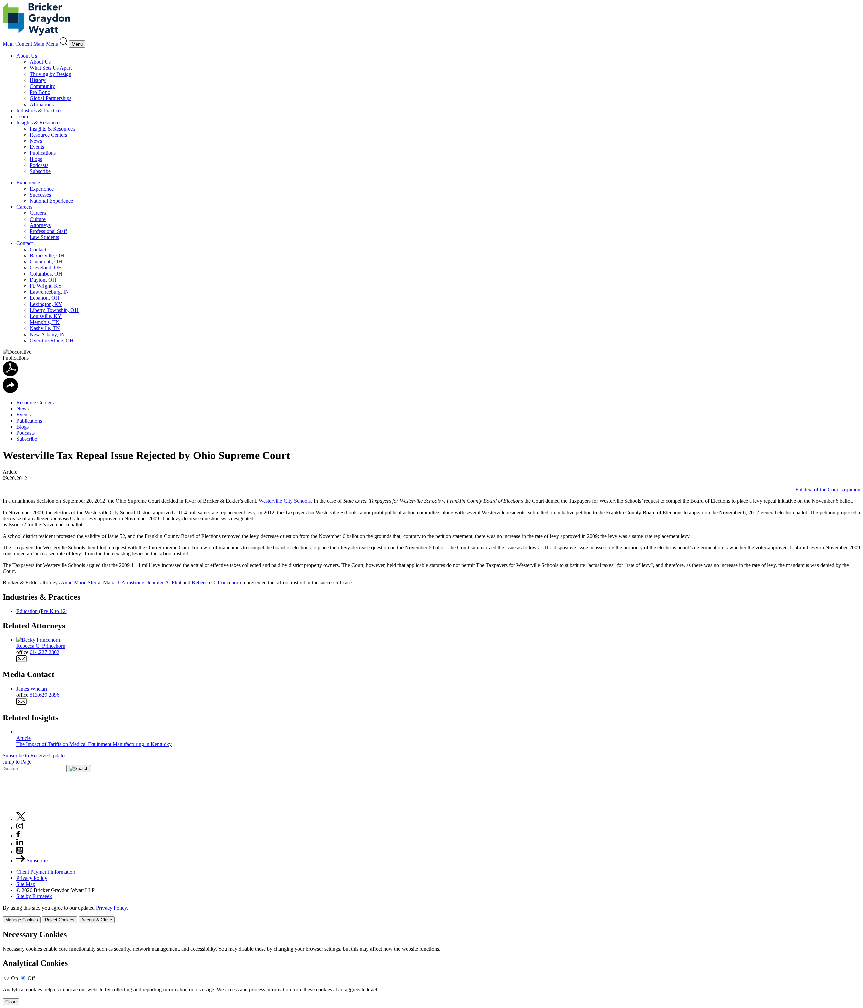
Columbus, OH (46, 274)
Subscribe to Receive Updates (34, 755)
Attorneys (40, 225)
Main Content (17, 44)
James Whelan (31, 689)
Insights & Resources (38, 122)
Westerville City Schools (285, 501)
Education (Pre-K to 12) (41, 611)
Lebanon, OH (44, 298)
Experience (28, 182)
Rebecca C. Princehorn (216, 582)
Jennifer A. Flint (164, 582)
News (36, 141)
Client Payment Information (45, 872)
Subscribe (40, 171)
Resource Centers (48, 135)
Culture (38, 219)
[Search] (64, 44)
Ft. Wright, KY (46, 286)
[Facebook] (18, 835)
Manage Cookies (21, 919)
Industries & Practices (39, 110)
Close (11, 1001)
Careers (24, 207)
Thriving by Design (50, 74)
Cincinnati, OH (46, 261)
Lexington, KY (46, 304)
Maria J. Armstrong (123, 582)
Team (22, 116)
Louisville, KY (46, 316)
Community (42, 86)
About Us (26, 56)
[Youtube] (19, 852)
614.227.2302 (44, 652)
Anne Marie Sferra (80, 582)
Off (31, 978)
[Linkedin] (19, 843)
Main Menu (45, 44)
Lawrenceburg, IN (49, 292)
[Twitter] (21, 819)
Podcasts (39, 165)
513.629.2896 (44, 695)
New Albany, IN (47, 334)
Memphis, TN (45, 322)
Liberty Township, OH (54, 310)
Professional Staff (48, 231)
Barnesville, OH (47, 255)
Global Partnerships (50, 98)
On (14, 978)
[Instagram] (20, 827)
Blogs (36, 159)
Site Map (25, 884)
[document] (431, 967)
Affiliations (42, 104)
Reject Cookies (60, 919)
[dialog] (431, 914)
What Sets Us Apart (51, 68)
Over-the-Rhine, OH (52, 340)
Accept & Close (96, 919)
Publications (43, 153)
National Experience (51, 201)
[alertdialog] (431, 967)
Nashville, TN (45, 328)
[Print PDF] (10, 374)
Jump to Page (17, 762)
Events (37, 147)
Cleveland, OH (46, 267)
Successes (40, 195)
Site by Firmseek (34, 896)
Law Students (44, 237)
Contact (24, 243)
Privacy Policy (31, 878)
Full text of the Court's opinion (827, 489)
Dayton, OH (43, 280)
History (38, 80)
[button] (10, 391)
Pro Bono (40, 92)
